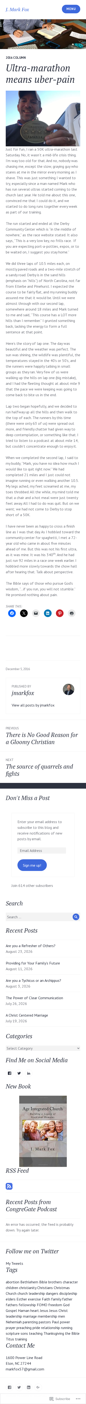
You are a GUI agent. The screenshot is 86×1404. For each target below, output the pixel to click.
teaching (36, 1333)
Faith (46, 1299)
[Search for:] (43, 917)
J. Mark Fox (17, 9)
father (67, 1299)
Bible (43, 1282)
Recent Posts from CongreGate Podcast (31, 1205)
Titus (10, 1339)
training (21, 1339)
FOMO (42, 1304)
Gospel (11, 1310)
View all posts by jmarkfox (33, 705)
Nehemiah (14, 1322)
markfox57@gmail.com (25, 1369)
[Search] (76, 917)
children (12, 1287)
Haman (23, 1310)
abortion (12, 1282)
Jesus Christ (58, 1310)
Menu (70, 9)
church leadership (31, 1293)
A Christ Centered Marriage (27, 1015)
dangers (52, 1293)
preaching (24, 1327)
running (66, 1327)
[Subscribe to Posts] (9, 1185)
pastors (45, 1322)
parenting (30, 1322)
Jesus (44, 1310)
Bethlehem (29, 1282)
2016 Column (16, 58)
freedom (55, 1304)
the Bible (72, 1333)
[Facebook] (9, 1387)
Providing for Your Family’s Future (33, 963)
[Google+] (38, 1387)
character (70, 1282)
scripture (13, 1333)
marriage (30, 1316)
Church (11, 1293)
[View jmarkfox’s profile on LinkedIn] (28, 1073)
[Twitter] (19, 1387)
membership (47, 1316)
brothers (55, 1282)
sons (24, 1333)
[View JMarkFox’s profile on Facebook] (9, 1073)
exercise (34, 1299)
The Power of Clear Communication (35, 997)
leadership (14, 1316)
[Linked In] (28, 1387)
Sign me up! (32, 865)
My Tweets (14, 1263)
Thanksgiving (53, 1333)
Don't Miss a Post (28, 798)
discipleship (68, 1293)
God (66, 1304)
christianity (27, 1287)
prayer (11, 1327)
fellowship (27, 1304)
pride (36, 1327)
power (65, 1322)
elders (11, 1299)
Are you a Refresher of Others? (31, 945)
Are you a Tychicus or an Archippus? (34, 980)
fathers (12, 1304)
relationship (50, 1327)
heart (34, 1310)
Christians (45, 1287)
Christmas (62, 1287)
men (61, 1316)
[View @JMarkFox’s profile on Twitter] (19, 1073)
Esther (21, 1299)
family (56, 1299)
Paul (55, 1322)
